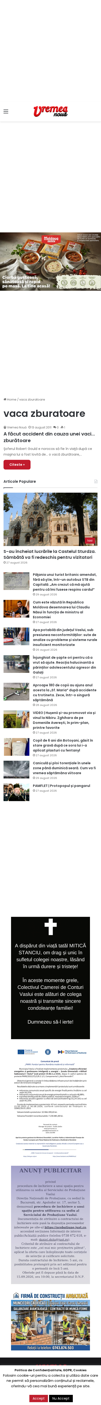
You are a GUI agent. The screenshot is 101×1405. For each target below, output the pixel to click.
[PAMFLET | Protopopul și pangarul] (16, 792)
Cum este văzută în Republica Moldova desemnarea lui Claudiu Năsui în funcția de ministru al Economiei (61, 609)
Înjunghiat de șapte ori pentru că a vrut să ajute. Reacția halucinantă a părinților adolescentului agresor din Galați (64, 665)
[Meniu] (6, 113)
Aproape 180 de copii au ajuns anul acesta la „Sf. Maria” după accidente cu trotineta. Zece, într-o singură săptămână (65, 692)
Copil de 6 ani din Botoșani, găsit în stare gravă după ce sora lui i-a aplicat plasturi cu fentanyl (63, 745)
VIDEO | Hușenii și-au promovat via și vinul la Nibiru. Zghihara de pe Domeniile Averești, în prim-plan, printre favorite (64, 720)
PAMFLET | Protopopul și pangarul (61, 785)
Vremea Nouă (17, 427)
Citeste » (17, 464)
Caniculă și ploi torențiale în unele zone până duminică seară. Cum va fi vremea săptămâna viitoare (64, 768)
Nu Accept (61, 1398)
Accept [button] (39, 1398)
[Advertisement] (50, 51)
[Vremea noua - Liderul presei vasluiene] (50, 111)
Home (11, 399)
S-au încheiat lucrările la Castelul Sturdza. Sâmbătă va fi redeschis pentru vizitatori (50, 554)
